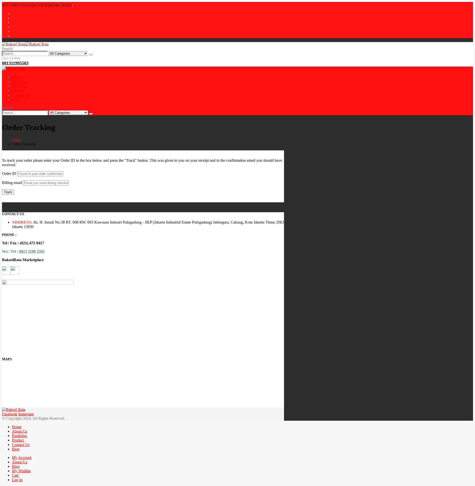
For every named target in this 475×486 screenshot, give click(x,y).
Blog (16, 99)
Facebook (9, 414)
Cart (15, 475)
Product (18, 90)
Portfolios (19, 86)
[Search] (91, 54)
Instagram (26, 414)
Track (8, 192)
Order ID (9, 173)
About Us (19, 81)
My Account (21, 457)
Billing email (12, 183)
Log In (17, 480)
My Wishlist (21, 471)
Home (17, 77)
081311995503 (15, 63)
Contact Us (20, 95)
